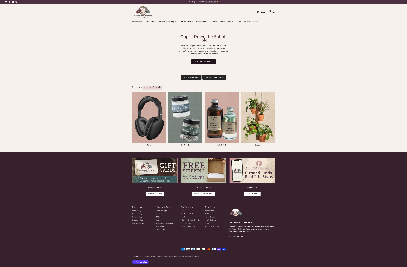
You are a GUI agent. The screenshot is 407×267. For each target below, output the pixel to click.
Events (183, 217)
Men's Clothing (191, 77)
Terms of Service (138, 223)
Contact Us (160, 214)
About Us (184, 211)
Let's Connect (252, 194)
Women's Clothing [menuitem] (166, 21)
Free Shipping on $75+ (203, 194)
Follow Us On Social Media (190, 220)
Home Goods (210, 217)
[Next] (275, 118)
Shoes (207, 223)
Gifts (149, 145)
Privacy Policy (137, 214)
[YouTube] (12, 1)
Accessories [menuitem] (201, 21)
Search (159, 220)
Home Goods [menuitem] (225, 21)
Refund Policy (137, 217)
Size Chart (160, 226)
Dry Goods (185, 145)
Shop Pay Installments (164, 223)
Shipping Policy (137, 220)
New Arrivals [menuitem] (137, 21)
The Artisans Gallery (188, 214)
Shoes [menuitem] (214, 21)
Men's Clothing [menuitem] (186, 21)
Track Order (160, 229)
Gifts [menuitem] (239, 21)
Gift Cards (209, 214)
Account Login (161, 211)
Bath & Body (222, 145)
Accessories (209, 211)
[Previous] (132, 118)
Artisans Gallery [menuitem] (251, 21)
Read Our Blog (186, 223)
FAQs (158, 217)
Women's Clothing (214, 77)
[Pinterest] (16, 1)
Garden (258, 145)
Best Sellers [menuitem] (150, 21)
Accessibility (136, 211)
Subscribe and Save (188, 226)
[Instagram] (9, 1)
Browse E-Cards (155, 194)
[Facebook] (6, 1)
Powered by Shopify (192, 256)
